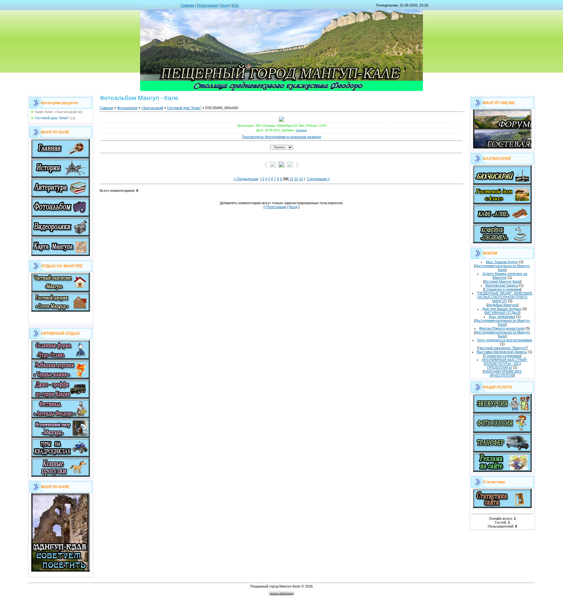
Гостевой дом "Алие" (52, 118)
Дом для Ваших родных (501, 309)
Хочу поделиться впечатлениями (504, 340)
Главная (187, 5)
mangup (301, 130)
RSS (235, 5)
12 (296, 179)
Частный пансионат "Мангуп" (502, 348)
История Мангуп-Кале (502, 281)
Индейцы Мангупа (502, 305)
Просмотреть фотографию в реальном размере (281, 137)
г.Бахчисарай (152, 108)
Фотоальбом (127, 108)
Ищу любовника (502, 317)
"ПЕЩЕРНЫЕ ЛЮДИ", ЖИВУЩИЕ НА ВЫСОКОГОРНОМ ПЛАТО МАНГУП (504, 297)
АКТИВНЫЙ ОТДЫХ (502, 313)
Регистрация (207, 5)
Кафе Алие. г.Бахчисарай (56, 112)
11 (291, 179)
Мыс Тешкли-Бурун (502, 262)
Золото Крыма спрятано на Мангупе (504, 275)
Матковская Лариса (501, 285)
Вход (225, 5)
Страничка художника (502, 289)
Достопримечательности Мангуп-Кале (502, 268)
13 (301, 179)
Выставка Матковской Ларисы (502, 352)
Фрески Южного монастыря (502, 328)
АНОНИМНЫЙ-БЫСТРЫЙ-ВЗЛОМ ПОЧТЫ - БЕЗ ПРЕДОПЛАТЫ (504, 363)
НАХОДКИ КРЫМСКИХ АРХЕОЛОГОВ (503, 373)
